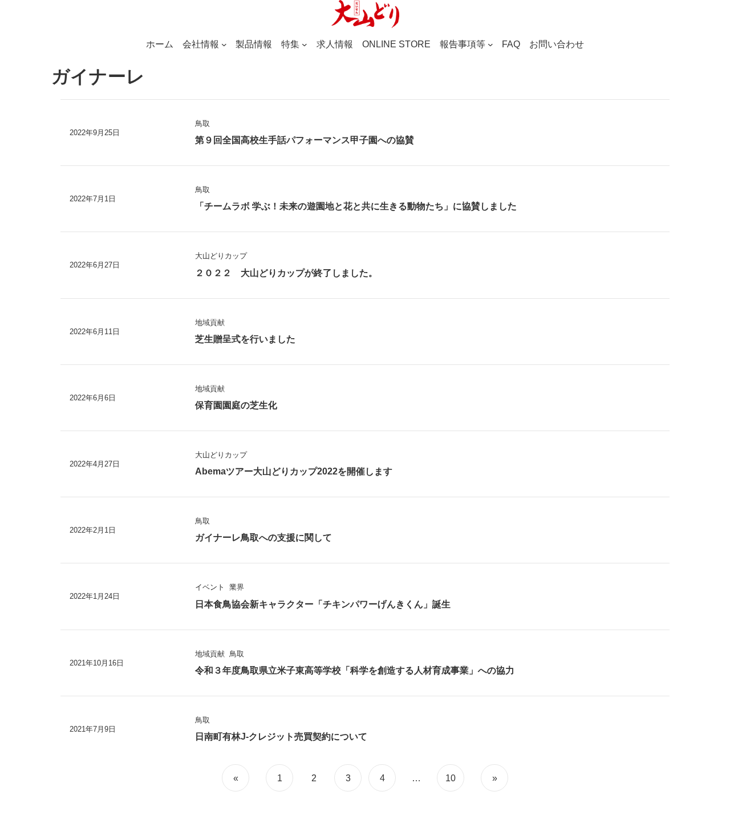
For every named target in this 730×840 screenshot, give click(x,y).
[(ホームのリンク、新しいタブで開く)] (365, 14)
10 (450, 778)
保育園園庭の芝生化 (236, 405)
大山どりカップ (221, 255)
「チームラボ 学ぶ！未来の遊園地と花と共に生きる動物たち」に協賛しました (356, 206)
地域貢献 (210, 322)
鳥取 (202, 123)
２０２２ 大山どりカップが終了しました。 (286, 273)
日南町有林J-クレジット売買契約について (281, 736)
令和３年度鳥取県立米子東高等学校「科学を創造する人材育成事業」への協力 (354, 670)
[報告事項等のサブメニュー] (490, 44)
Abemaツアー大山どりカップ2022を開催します (293, 471)
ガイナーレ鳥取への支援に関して (263, 537)
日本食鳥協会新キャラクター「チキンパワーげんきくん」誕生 (323, 604)
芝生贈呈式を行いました (245, 339)
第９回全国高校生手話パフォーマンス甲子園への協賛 (304, 140)
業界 (236, 587)
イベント (210, 587)
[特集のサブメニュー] (304, 44)
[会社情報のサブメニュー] (224, 44)
